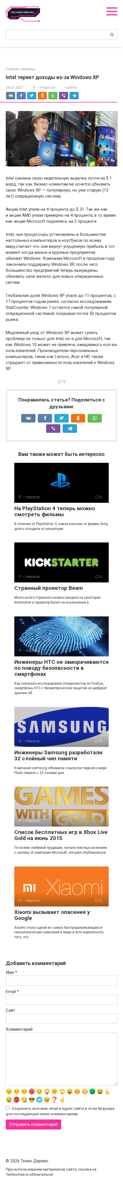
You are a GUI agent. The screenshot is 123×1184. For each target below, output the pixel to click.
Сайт (10, 1010)
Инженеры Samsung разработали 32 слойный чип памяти (58, 755)
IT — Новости (44, 87)
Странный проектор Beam (48, 588)
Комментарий (19, 1029)
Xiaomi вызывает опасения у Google (52, 915)
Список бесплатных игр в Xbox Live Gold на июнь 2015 (61, 835)
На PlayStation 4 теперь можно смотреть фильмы (54, 511)
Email (12, 991)
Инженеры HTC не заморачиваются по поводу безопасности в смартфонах (61, 668)
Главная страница (20, 69)
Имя (11, 972)
